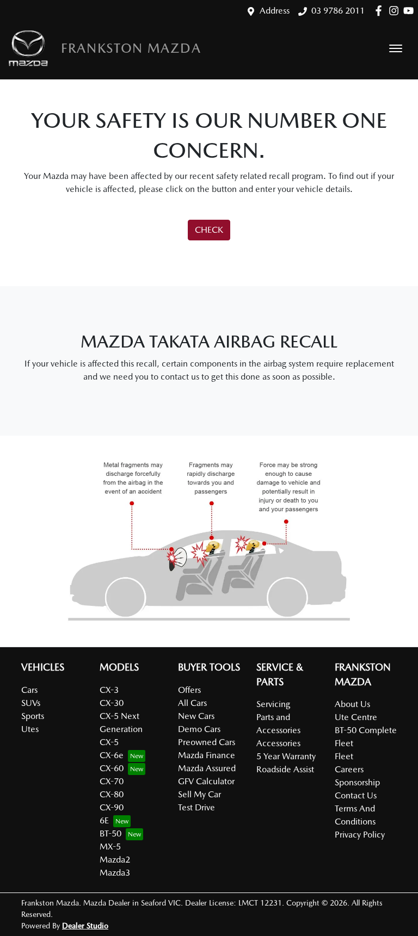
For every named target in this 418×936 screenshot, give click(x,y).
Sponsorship (357, 782)
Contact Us (356, 795)
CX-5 (109, 742)
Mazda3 (115, 872)
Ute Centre (356, 717)
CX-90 (112, 807)
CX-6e (112, 755)
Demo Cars (199, 729)
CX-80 (112, 794)
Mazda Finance (206, 755)
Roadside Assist (285, 769)
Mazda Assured (207, 768)
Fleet (344, 756)
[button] (395, 48)
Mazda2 (115, 859)
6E (104, 820)
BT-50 (110, 833)
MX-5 (110, 846)
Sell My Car (199, 794)
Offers (189, 690)
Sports (32, 716)
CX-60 (112, 768)
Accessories (278, 743)
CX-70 (112, 781)
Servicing (273, 704)
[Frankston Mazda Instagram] (396, 10)
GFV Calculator (206, 781)
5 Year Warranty (286, 756)
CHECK (209, 230)
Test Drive (196, 807)
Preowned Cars (206, 742)
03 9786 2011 (338, 10)
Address (275, 10)
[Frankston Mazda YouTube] (410, 10)
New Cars (196, 716)
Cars (29, 690)
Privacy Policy (360, 834)
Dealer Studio (85, 925)
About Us (352, 704)
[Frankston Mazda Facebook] (380, 10)
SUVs (30, 703)
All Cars (192, 703)
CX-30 (112, 703)
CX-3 (109, 690)
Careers (349, 769)
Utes (30, 729)
